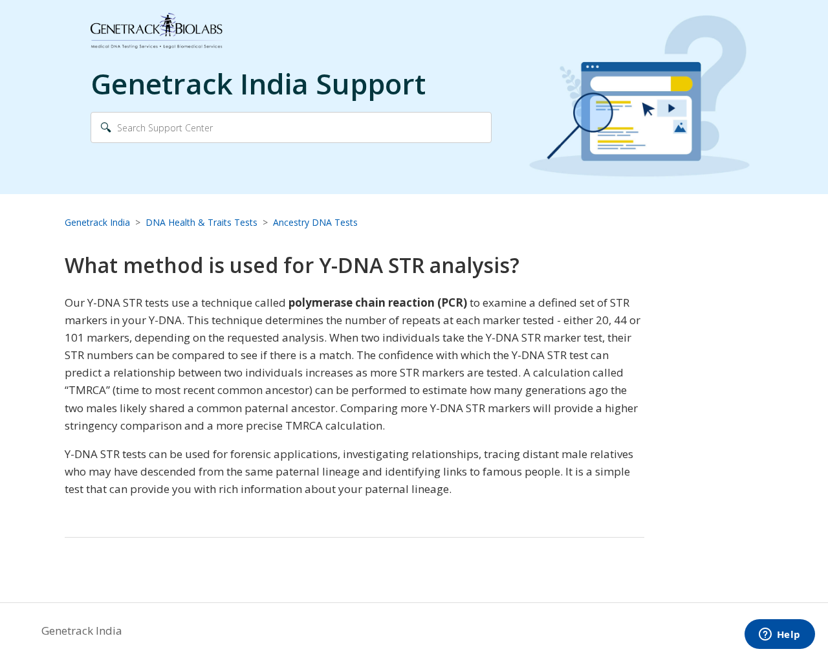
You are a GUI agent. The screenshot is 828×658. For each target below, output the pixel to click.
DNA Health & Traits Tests (201, 222)
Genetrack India (97, 222)
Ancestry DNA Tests (315, 222)
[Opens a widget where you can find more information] (779, 635)
